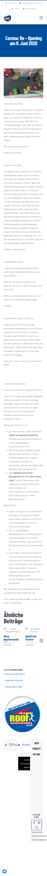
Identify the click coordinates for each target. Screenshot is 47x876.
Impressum (37, 832)
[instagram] (39, 823)
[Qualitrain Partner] (34, 630)
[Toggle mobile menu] (41, 18)
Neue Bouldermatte (11, 638)
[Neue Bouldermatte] (13, 630)
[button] (6, 641)
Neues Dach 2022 (14, 686)
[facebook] (34, 823)
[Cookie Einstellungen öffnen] (5, 872)
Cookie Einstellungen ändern (27, 763)
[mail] (36, 827)
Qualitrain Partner (30, 638)
